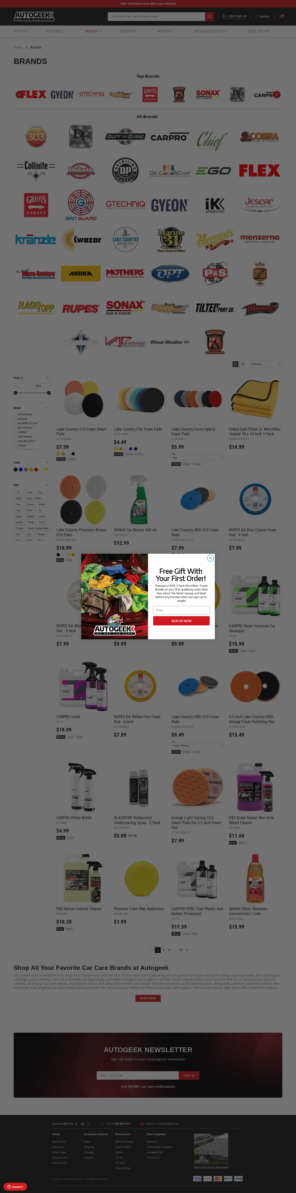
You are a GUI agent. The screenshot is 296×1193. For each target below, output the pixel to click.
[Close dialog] (210, 558)
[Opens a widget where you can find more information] (15, 1187)
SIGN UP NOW (181, 621)
